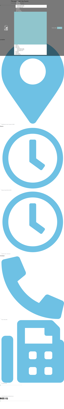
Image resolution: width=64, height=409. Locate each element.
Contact (18, 9)
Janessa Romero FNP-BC (20, 6)
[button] (30, 28)
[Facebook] (1, 398)
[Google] (7, 398)
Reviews (18, 8)
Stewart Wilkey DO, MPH (20, 5)
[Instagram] (5, 398)
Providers (18, 4)
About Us (18, 3)
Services (18, 2)
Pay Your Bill (19, 11)
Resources (18, 10)
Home (17, 1)
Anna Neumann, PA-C (20, 7)
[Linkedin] (3, 398)
